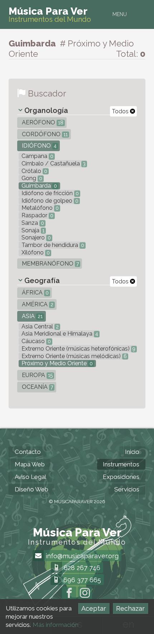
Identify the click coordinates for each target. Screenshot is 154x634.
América (36, 304)
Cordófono (44, 134)
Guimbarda (38, 185)
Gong (31, 178)
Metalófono (39, 207)
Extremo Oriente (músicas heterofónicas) (77, 348)
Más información (55, 624)
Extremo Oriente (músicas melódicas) (73, 356)
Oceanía (36, 386)
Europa (36, 375)
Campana (36, 156)
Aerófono (41, 122)
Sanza (32, 222)
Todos (121, 111)
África (34, 292)
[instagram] (85, 593)
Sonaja (32, 230)
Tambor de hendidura (52, 245)
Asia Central (39, 326)
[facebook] (69, 593)
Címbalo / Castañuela (53, 163)
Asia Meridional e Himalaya (59, 333)
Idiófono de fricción (49, 193)
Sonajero (35, 237)
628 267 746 (81, 567)
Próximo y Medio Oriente (56, 363)
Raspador (36, 215)
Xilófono (35, 252)
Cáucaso (35, 341)
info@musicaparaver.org (81, 556)
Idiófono (38, 145)
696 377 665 (81, 580)
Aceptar (93, 608)
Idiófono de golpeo (49, 200)
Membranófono (49, 263)
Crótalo (33, 171)
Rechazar (130, 608)
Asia (31, 316)
